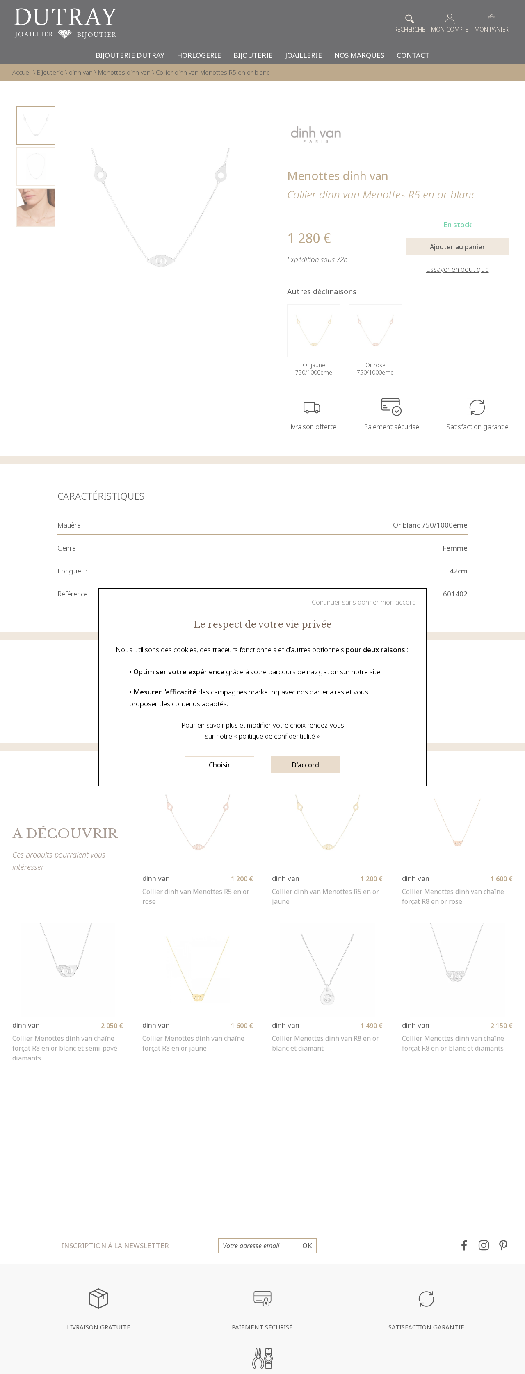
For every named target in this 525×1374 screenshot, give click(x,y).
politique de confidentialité (277, 736)
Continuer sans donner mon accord (364, 602)
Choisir (220, 764)
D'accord (305, 764)
